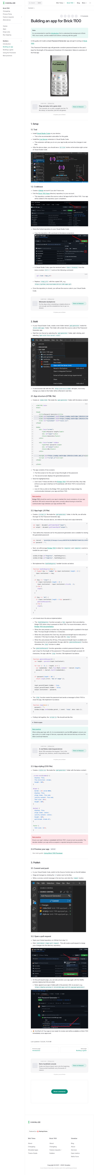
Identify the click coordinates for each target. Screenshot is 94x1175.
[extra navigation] (90, 3)
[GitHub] (39, 1126)
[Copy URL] (61, 16)
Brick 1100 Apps (44, 193)
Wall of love (75, 1156)
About (30, 1143)
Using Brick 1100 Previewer (53, 853)
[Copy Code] (85, 276)
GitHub (41, 190)
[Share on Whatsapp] (72, 16)
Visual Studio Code (43, 133)
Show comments (59, 1091)
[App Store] (32, 1126)
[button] (12, 41)
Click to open (38, 722)
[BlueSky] (45, 1126)
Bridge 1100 (61, 482)
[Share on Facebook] (65, 16)
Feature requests (55, 1150)
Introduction (55, 33)
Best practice (36, 496)
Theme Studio (32, 1153)
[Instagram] (49, 1126)
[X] (42, 1126)
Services (74, 1150)
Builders (52, 1153)
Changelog (31, 1147)
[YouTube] (35, 1126)
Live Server (43, 139)
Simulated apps (33, 1150)
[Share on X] (76, 16)
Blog (72, 1143)
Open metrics (75, 1153)
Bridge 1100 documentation (44, 626)
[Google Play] (29, 1126)
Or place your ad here (59, 114)
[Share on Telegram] (68, 16)
